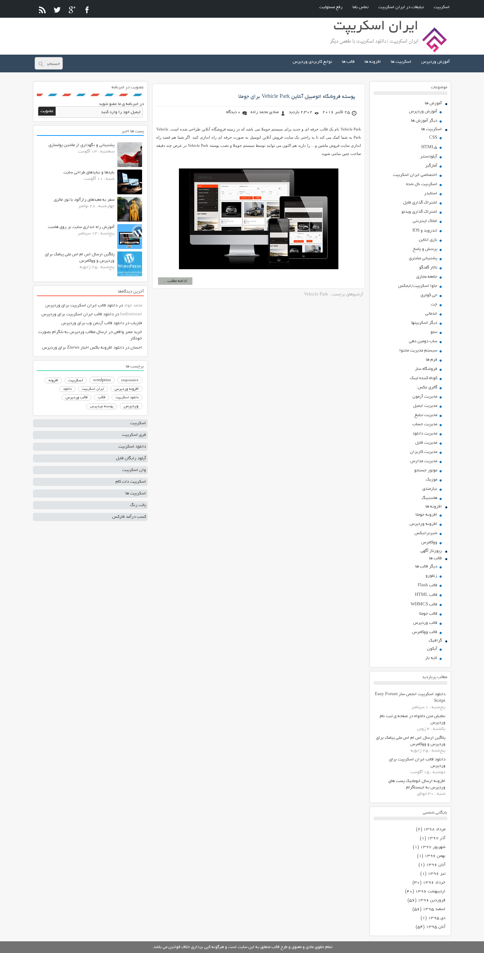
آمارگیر (431, 166)
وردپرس (131, 406)
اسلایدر (430, 193)
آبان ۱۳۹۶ (435, 865)
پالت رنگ (138, 505)
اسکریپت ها (401, 62)
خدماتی (431, 313)
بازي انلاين (428, 240)
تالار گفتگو (428, 267)
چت (434, 304)
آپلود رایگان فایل (131, 458)
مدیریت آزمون (424, 396)
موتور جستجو (425, 470)
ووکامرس (429, 542)
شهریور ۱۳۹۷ (432, 847)
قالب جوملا (428, 613)
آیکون (432, 649)
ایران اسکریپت (93, 389)
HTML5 (429, 147)
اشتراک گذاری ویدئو (419, 212)
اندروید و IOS (424, 230)
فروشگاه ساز (426, 369)
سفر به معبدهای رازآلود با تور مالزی (84, 200)
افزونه (53, 380)
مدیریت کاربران (423, 452)
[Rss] (42, 10)
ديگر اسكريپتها (424, 323)
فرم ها (431, 360)
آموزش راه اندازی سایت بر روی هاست (81, 227)
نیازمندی (429, 489)
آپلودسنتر (428, 156)
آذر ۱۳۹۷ (436, 838)
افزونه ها (373, 62)
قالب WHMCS (424, 604)
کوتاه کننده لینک (423, 378)
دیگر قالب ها (426, 566)
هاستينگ (429, 498)
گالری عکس (427, 387)
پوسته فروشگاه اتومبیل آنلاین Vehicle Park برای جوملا (296, 97)
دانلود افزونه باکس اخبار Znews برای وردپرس (83, 347)
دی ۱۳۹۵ (436, 918)
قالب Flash (427, 585)
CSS (433, 137)
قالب (101, 397)
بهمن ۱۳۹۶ (434, 856)
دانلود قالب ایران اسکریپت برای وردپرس (81, 305)
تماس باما (360, 7)
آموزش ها (433, 103)
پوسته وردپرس (101, 407)
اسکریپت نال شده (421, 184)
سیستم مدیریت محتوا (418, 350)
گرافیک (435, 640)
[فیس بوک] (87, 10)
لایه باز (431, 658)
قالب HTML (426, 595)
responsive (130, 380)
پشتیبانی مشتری (423, 258)
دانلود (67, 389)
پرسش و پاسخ (425, 249)
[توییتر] (57, 10)
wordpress (102, 380)
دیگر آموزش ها (424, 120)
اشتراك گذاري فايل (420, 202)
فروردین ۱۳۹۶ (431, 900)
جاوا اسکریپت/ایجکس (417, 286)
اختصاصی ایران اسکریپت (415, 175)
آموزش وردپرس (435, 62)
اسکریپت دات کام (131, 482)
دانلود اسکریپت (127, 397)
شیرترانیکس (426, 533)
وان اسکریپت (134, 470)
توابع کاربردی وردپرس (312, 62)
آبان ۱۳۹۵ (435, 927)
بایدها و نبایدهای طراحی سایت (88, 172)
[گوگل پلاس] (72, 10)
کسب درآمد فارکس (129, 517)
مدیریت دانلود (424, 433)
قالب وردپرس (425, 623)
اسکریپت (442, 7)
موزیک (431, 479)
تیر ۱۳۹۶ (436, 873)
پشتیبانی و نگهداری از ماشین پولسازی (81, 145)
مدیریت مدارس (423, 461)
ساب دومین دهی (423, 341)
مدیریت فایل (426, 443)
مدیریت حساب (424, 424)
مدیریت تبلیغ (426, 415)
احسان (136, 347)
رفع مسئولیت (331, 7)
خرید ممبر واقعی (128, 332)
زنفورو (431, 576)
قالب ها (348, 62)
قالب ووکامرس (424, 632)
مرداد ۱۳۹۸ (434, 829)
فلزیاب (136, 323)
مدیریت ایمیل (425, 406)
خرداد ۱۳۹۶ (434, 882)
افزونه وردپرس (423, 524)
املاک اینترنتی (425, 221)
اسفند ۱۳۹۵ (434, 909)
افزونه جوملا (426, 514)
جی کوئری (429, 295)
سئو (433, 332)
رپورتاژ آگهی (431, 551)
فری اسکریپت (134, 435)
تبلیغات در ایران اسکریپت (401, 7)
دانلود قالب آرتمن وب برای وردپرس (92, 323)
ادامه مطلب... (175, 281)
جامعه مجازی (426, 277)
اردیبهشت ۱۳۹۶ (430, 891)
